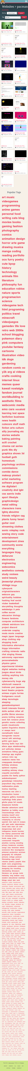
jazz (19, 896)
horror (18, 160)
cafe (14, 892)
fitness (18, 654)
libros (12, 714)
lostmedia (15, 1008)
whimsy (14, 770)
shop (4, 639)
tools (21, 873)
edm (5, 940)
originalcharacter (14, 1011)
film (15, 276)
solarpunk (4, 1018)
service (4, 955)
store (21, 892)
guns (14, 998)
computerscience (7, 916)
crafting (6, 651)
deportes (5, 817)
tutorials (12, 988)
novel (22, 890)
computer (6, 621)
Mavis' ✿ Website (5, 69)
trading (21, 920)
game (24, 147)
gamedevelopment (11, 705)
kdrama (4, 938)
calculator (9, 1016)
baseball (17, 910)
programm (10, 1035)
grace (11, 173)
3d (23, 453)
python (22, 775)
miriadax (22, 1036)
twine (15, 896)
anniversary (19, 44)
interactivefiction (15, 1035)
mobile (7, 985)
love (22, 326)
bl (18, 822)
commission (13, 1015)
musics (16, 1010)
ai (14, 372)
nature (6, 293)
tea (8, 890)
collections (12, 1033)
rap (15, 757)
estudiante (11, 968)
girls (7, 894)
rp (11, 810)
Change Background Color (21, 120)
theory (14, 991)
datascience (4, 1053)
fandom (7, 392)
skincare (16, 926)
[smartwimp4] (21, 76)
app (12, 754)
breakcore (12, 845)
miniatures (15, 1048)
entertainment (10, 537)
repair (3, 1038)
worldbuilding (11, 397)
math (22, 424)
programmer (5, 914)
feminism (15, 847)
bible (6, 951)
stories (6, 435)
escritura (18, 998)
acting (18, 888)
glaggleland (12, 185)
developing (9, 1046)
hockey (8, 943)
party (17, 1023)
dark (14, 829)
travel (16, 313)
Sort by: (4, 13)
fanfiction (7, 416)
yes (22, 931)
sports (15, 293)
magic (5, 636)
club (13, 1049)
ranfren (3, 1054)
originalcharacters (11, 591)
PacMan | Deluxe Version (7, 81)
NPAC (2, 94)
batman (3, 996)
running (12, 843)
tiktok (14, 931)
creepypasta (7, 762)
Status (8, 1068)
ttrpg (17, 552)
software (7, 482)
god (23, 886)
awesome (5, 882)
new (15, 1021)
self (15, 1049)
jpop (14, 888)
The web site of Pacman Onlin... (7, 56)
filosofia (18, 1015)
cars (11, 409)
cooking (16, 376)
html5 (10, 57)
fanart (20, 519)
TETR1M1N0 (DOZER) (7, 171)
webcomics (8, 566)
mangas (19, 940)
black (19, 1026)
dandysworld (4, 998)
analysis (17, 951)
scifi (4, 442)
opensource (18, 933)
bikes (7, 1006)
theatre (11, 690)
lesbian (17, 875)
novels (19, 802)
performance (13, 996)
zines (21, 541)
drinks (11, 1053)
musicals (20, 797)
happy (23, 1048)
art (6, 70)
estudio (12, 995)
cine (18, 817)
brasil (21, 57)
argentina (9, 1049)
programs (4, 1000)
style (15, 822)
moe (24, 1008)
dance (14, 471)
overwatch (4, 1029)
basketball (14, 603)
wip (23, 681)
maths (10, 882)
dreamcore (6, 805)
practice (8, 1001)
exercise (7, 1029)
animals (7, 276)
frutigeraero (8, 696)
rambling (20, 1029)
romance (15, 719)
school (6, 334)
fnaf (12, 600)
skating (4, 902)
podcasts (10, 941)
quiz (14, 1006)
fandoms (14, 618)
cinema (6, 446)
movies (6, 222)
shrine (16, 836)
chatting (8, 933)
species (17, 1006)
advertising (20, 1031)
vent (18, 880)
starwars (10, 896)
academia (22, 950)
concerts (10, 983)
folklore (8, 988)
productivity (4, 1046)
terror (3, 956)
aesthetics (8, 570)
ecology (4, 910)
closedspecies (21, 980)
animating (12, 1020)
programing (16, 309)
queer (16, 384)
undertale (6, 630)
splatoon (5, 767)
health (12, 420)
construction (13, 908)
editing (13, 504)
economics (13, 938)
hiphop (8, 833)
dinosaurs (15, 871)
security (17, 819)
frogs (21, 966)
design (20, 239)
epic (7, 930)
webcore (6, 594)
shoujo (3, 1010)
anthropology (5, 960)
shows (17, 453)
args (22, 888)
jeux (17, 1038)
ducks (8, 31)
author (14, 940)
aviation (16, 968)
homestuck (8, 460)
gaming (4, 173)
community (8, 545)
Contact (19, 1068)
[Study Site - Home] (21, 89)
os (9, 1006)
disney (7, 1013)
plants (5, 519)
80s (7, 892)
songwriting (22, 1018)
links (14, 799)
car (11, 873)
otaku (19, 963)
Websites (8, 6)
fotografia (16, 840)
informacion (11, 1010)
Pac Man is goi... (5, 107)
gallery (13, 797)
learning (6, 413)
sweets (3, 1013)
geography (6, 854)
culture (20, 427)
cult (23, 1039)
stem (7, 1026)
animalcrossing (4, 1035)
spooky (20, 1035)
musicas (4, 986)
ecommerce (17, 886)
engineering (9, 563)
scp (5, 1021)
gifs (3, 824)
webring (19, 1048)
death (4, 864)
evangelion (15, 1026)
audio (12, 824)
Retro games (4, 120)
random (7, 368)
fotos (5, 1028)
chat (4, 654)
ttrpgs (5, 648)
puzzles (5, 775)
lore (22, 624)
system (5, 727)
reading (7, 255)
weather (17, 928)
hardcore (16, 946)
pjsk (7, 824)
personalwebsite (10, 660)
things (4, 880)
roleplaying (6, 819)
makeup (6, 475)
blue (23, 861)
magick (9, 1039)
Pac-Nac (17, 171)
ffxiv (12, 850)
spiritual (20, 1039)
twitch (22, 847)
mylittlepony (19, 993)
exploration (8, 1033)
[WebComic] (7, 140)
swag (9, 838)
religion (15, 515)
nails (18, 966)
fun (10, 31)
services (13, 912)
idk (4, 359)
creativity (7, 490)
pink (5, 343)
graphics (7, 453)
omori (10, 880)
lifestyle (13, 497)
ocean (21, 810)
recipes (22, 822)
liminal (11, 980)
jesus (10, 892)
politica (9, 1051)
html (13, 57)
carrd (21, 807)
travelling (17, 868)
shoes (3, 950)
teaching (12, 789)
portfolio (18, 255)
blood (24, 1021)
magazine (4, 970)
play (9, 995)
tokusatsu (7, 1054)
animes (5, 693)
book (14, 642)
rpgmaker (4, 991)
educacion (7, 615)
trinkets (4, 922)
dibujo (3, 1005)
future (23, 1023)
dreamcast (22, 70)
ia (9, 1011)
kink (15, 1038)
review (22, 998)
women (18, 965)
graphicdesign (10, 501)
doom (12, 914)
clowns (12, 894)
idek (16, 69)
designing (5, 868)
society (23, 983)
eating (12, 953)
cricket (10, 951)
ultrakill (3, 1006)
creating (15, 980)
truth (14, 993)
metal (5, 504)
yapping (11, 960)
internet (7, 380)
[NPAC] (7, 89)
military (7, 1020)
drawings (6, 754)
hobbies (17, 597)
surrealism (22, 928)
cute (5, 264)
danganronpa (7, 829)
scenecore (6, 850)
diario (13, 1043)
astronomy (7, 657)
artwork (15, 941)
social (18, 600)
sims (8, 1018)
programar (5, 924)
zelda (3, 1028)
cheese (20, 1038)
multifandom (21, 1033)
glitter (20, 1005)
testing (21, 669)
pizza (10, 802)
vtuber (5, 603)
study (5, 574)
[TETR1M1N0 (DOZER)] (7, 166)
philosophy (9, 284)
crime (3, 1021)
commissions (9, 468)
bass (3, 1031)
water (7, 975)
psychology (8, 464)
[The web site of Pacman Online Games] (7, 51)
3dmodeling (6, 871)
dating (24, 1035)
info (22, 675)
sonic (5, 530)
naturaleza (15, 1046)
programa (9, 961)
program (18, 482)
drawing (7, 247)
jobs (11, 1048)
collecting (20, 722)
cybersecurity (8, 681)
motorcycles (17, 1043)
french (18, 991)
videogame (9, 305)
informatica (7, 645)
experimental (8, 666)
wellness (14, 961)
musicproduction (10, 986)
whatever (18, 904)
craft (20, 826)
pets (18, 609)
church (20, 1016)
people (12, 933)
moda (4, 633)
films (18, 401)
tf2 (12, 854)
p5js (7, 160)
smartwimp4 (18, 81)
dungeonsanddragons (16, 1036)
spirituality (7, 597)
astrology (17, 738)
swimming (4, 931)
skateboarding (19, 746)
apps (10, 746)
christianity (9, 836)
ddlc (6, 1049)
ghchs (4, 802)
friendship (8, 955)
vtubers (4, 900)
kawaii (6, 388)
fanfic (12, 743)
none (9, 864)
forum (3, 928)
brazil (23, 956)
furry (11, 259)
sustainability (5, 968)
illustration (9, 355)
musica (18, 247)
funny (13, 519)
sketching (22, 935)
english (18, 754)
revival (21, 1020)
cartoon (5, 757)
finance (21, 708)
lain (21, 743)
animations (6, 751)
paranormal (16, 833)
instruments (6, 1031)
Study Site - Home (19, 94)
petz (12, 971)
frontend (3, 1044)
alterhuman (19, 973)
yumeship (10, 902)
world (18, 938)
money (5, 678)
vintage (6, 585)
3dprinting (18, 924)
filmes (4, 866)
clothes (18, 526)
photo (21, 719)
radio (22, 651)
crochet (12, 442)
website (15, 435)
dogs (10, 359)
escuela (4, 912)
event (8, 922)
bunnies (21, 831)
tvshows (6, 687)
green (3, 930)
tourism (20, 953)
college (16, 900)
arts (12, 427)
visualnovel (4, 941)
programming (11, 205)
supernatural (21, 912)
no (12, 819)
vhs (15, 943)
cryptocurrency (10, 1021)
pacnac (21, 173)
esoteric (13, 990)
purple (22, 941)
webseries (19, 960)
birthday (5, 765)
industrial (17, 1020)
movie (11, 633)
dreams (22, 727)
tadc (18, 1039)
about (12, 672)
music (4, 70)
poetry (19, 259)
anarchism (5, 886)
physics (5, 663)
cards (21, 986)
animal (21, 1006)
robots (19, 783)
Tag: (3, 17)
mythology (6, 799)
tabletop (23, 933)
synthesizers (19, 1021)
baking (6, 438)
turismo (14, 966)
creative (19, 633)
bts (11, 868)
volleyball (17, 854)
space (21, 413)
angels (3, 943)
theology (9, 970)
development (9, 541)
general (10, 966)
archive (20, 464)
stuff (15, 424)
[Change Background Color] (21, 115)
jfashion (5, 810)
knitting (12, 717)
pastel (20, 900)
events (12, 722)
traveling (13, 817)
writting (9, 946)
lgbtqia (8, 928)
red (19, 1041)
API (23, 1066)
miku (12, 924)
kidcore (14, 956)
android (4, 890)
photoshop (15, 1054)
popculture (6, 783)
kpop (12, 264)
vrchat (20, 1023)
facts (17, 31)
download (20, 1053)
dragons (5, 797)
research (17, 684)
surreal (14, 970)
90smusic (22, 121)
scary (3, 958)
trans (18, 508)
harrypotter (22, 975)
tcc (2, 940)
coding (16, 251)
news (5, 420)
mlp (18, 639)
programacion (11, 297)
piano (19, 799)
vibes (19, 1010)
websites (13, 669)
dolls (4, 711)
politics (7, 313)
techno (23, 930)
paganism (12, 1025)
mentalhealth (7, 733)
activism (22, 852)
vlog (11, 875)
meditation (23, 1015)
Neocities (5, 1063)
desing (16, 1029)
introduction (7, 794)
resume (16, 735)
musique (3, 1020)
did (2, 971)
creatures (3, 1036)
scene (19, 545)
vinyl (3, 1015)
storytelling (7, 606)
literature (8, 280)
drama (3, 933)
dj (22, 904)
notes (23, 988)
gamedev (8, 326)
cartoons (8, 351)
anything (14, 675)
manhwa (21, 878)
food (18, 214)
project (5, 627)
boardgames (19, 850)
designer (10, 1044)
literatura (5, 873)
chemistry (9, 888)
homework (20, 971)
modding (6, 770)
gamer (20, 918)
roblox (20, 288)
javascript (7, 581)
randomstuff (7, 1025)
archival (14, 1053)
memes (7, 384)
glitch (23, 981)
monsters (17, 935)
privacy (5, 845)
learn (3, 951)
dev (14, 880)
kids (20, 996)
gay (13, 594)
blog (21, 218)
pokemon (8, 338)
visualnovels (13, 725)
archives (4, 990)
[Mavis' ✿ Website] (7, 64)
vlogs (17, 990)
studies (7, 1044)
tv (22, 397)
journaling (13, 431)
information (14, 648)
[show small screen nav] (26, 1)
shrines (3, 988)
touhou (5, 789)
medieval (22, 951)
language (19, 636)
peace (6, 1051)
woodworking (21, 1049)
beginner (14, 1044)
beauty (13, 577)
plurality (7, 904)
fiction (5, 427)
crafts (6, 376)
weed (23, 924)
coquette (5, 773)
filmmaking (6, 859)
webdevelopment (9, 778)
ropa (3, 935)
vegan (23, 1029)
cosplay (16, 630)
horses (16, 902)
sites (5, 971)
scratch (18, 890)
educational (13, 878)
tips (12, 1046)
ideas (15, 936)
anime (6, 209)
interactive (17, 781)
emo (5, 409)
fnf (14, 802)
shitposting (22, 970)
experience (25, 134)
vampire (12, 1000)
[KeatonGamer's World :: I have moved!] (7, 38)
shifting (3, 1043)
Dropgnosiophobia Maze (21, 158)
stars (13, 826)
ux (6, 995)
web (12, 330)
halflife (3, 1051)
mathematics (7, 786)
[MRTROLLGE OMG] (21, 128)
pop (22, 896)
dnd (16, 490)
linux (16, 380)
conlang (8, 996)
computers (16, 343)
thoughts (18, 606)
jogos (15, 741)
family (15, 775)
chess (20, 770)
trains (9, 900)
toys (17, 743)
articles (16, 1000)
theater (11, 886)
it (14, 609)
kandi (12, 928)
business (19, 416)
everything (8, 548)
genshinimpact (5, 980)
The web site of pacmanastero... (7, 158)
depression (8, 976)
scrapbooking (5, 965)
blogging (18, 334)
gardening (9, 363)
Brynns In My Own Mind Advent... (7, 30)
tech (20, 305)
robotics (5, 861)
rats (22, 963)
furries (20, 693)
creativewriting (21, 1013)
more (22, 1026)
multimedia (16, 916)
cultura (12, 935)
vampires (20, 717)
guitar (5, 523)
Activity (5, 10)
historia (4, 884)
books (16, 222)
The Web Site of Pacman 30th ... (21, 43)
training (14, 1018)
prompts (12, 1051)
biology (16, 615)
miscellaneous (4, 1048)
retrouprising (23, 83)
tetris (21, 160)
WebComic (4, 146)
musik (22, 1041)
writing (6, 218)
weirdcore (15, 624)
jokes (16, 1051)
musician (19, 1046)
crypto (13, 693)
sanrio (10, 493)
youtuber (16, 1016)
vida (3, 948)
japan (11, 636)
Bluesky (22, 1063)
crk (24, 1000)
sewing (6, 534)
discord (13, 627)
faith (24, 1043)
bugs (18, 681)
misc (3, 892)
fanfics (19, 988)
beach (14, 1028)
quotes (3, 981)
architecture (18, 621)
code (21, 534)
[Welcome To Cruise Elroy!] (7, 128)
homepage (12, 948)
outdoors (21, 866)
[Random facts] (21, 25)
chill (19, 945)
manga (6, 251)
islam (16, 1031)
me (3, 486)
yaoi (13, 687)
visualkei (3, 1033)
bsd (19, 941)
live (16, 995)
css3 (12, 1039)
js (12, 946)
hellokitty (5, 875)
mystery (13, 767)
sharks (21, 884)
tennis (15, 963)
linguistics (13, 727)
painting (15, 438)
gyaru (21, 751)
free (18, 759)
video (20, 355)
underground (9, 1008)
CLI (15, 1066)
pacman (4, 31)
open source (11, 1063)
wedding (8, 953)
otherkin (21, 946)
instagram (4, 1016)
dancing (5, 743)
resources (6, 791)
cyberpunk (7, 588)
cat (13, 446)
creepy (20, 908)
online (17, 812)
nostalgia (10, 44)
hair (15, 960)
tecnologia (13, 699)
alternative (19, 645)
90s (11, 449)
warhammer (7, 1041)
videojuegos (10, 322)
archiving (19, 1051)
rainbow (10, 1036)
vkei (10, 822)
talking (19, 981)
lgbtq (5, 512)
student (5, 878)
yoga (3, 906)
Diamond (17, 107)
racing (16, 953)
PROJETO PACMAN (20, 56)
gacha (9, 973)
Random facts (18, 30)
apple (14, 1013)
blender (5, 807)
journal (17, 392)
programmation (11, 1005)
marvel (5, 738)
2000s (19, 330)
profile (5, 714)
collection (21, 902)
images (13, 904)
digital (5, 669)
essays (7, 730)
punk (5, 449)
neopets (17, 1041)
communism (6, 840)
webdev (12, 890)
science (7, 301)
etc (22, 431)
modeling (22, 938)
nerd (20, 922)
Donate (11, 1066)
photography (10, 230)
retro (5, 330)
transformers (17, 882)
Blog (19, 1066)
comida (6, 471)
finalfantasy (13, 1041)
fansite (14, 831)
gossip (14, 1031)
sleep (4, 699)
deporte (4, 896)
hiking (15, 751)
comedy (19, 570)
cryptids (15, 983)
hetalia (3, 975)
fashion (18, 226)
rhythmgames (7, 1015)
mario (3, 894)
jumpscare (9, 83)
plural (21, 948)
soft (16, 988)
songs (4, 847)
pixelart (16, 475)
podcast (18, 857)
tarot (13, 730)
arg (10, 372)
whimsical (17, 1025)
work (4, 719)
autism (11, 711)
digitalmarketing (5, 963)
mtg (18, 996)
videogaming (16, 958)
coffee (5, 612)
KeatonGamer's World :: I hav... (7, 43)
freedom (19, 943)
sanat (21, 1001)
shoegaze (21, 1000)
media (20, 405)
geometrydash (4, 1039)
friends (6, 515)
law (3, 833)
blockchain (8, 1003)
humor (16, 794)
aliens (4, 746)
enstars (19, 961)
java (12, 936)
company (12, 1001)
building (20, 978)
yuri (3, 749)
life (17, 326)
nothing (6, 675)
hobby (15, 810)
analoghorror (21, 976)
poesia (8, 971)
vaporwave (18, 657)
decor (23, 1003)
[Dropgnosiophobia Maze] (21, 153)
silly (4, 431)
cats (15, 218)
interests (12, 708)
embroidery (12, 1029)
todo (13, 1016)
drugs (24, 978)
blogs (14, 585)
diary (18, 338)
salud (19, 930)
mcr (3, 904)
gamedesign (7, 781)
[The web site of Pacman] (21, 140)
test (17, 134)
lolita (17, 892)
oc (23, 368)
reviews (13, 574)
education (8, 288)
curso (15, 971)
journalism (14, 773)
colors (23, 943)
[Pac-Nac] (21, 166)
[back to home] (2, 2)
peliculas (10, 749)
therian (4, 926)
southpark (10, 926)
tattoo (3, 978)
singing (10, 654)
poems (5, 717)
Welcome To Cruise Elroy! (7, 133)
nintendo (14, 651)
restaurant (10, 945)
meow (4, 826)
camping (15, 1003)
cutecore (7, 424)
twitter (10, 1031)
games (18, 96)
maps (8, 938)
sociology (7, 935)
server (3, 995)
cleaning (7, 948)
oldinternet (20, 1008)
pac (4, 57)
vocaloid (20, 409)
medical (19, 931)
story (14, 534)
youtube (7, 347)
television (20, 714)
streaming (8, 526)
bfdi (22, 833)
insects (12, 920)
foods (4, 838)
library (11, 963)
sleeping (6, 702)
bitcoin (10, 930)
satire (11, 1018)
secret (11, 1054)
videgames (19, 1044)
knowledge (21, 955)
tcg (8, 1048)
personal (8, 214)
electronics (8, 559)
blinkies (19, 666)
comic (17, 368)
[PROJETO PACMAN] (21, 51)
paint (17, 1053)
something (11, 1038)
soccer (12, 612)
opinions (3, 1049)
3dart (10, 985)
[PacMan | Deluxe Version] (7, 76)
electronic (10, 884)
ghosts (19, 983)
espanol (16, 1033)
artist (5, 479)
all (22, 711)
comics (7, 234)
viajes (14, 1023)
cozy (22, 875)
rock (22, 530)
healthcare (4, 946)
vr (3, 730)
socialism (10, 931)
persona (4, 918)
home (22, 836)
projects (19, 690)
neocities (4, 1008)
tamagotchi (7, 1038)
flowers (5, 618)
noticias (10, 1013)
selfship (10, 993)
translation (17, 914)
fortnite (8, 173)
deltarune (7, 555)
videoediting (5, 920)
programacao (8, 956)
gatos (13, 663)
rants (20, 968)
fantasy (18, 347)
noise (14, 838)
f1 (24, 888)
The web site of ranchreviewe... (7, 184)
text (11, 958)
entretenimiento (8, 1043)
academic (19, 985)
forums (24, 31)
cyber (12, 910)
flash (9, 918)
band (4, 690)
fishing (15, 945)
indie (18, 493)
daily (12, 1006)
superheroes (5, 993)
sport (5, 497)
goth (14, 457)
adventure (13, 807)
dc (9, 924)
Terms (13, 1068)
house (17, 1028)
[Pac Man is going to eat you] (7, 102)
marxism (22, 1025)
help (8, 910)
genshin (5, 722)
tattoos (16, 930)
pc (12, 900)
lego (16, 920)
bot (11, 1003)
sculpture (14, 950)
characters (8, 508)
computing (22, 898)
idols (3, 1025)
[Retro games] (7, 115)
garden (17, 975)
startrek (3, 1003)
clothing (12, 639)
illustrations (20, 995)
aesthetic (8, 401)
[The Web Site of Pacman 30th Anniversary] (21, 38)
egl (13, 951)
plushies (5, 843)
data (9, 826)
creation (7, 958)
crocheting (11, 975)
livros (3, 888)
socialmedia (12, 866)
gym (10, 741)
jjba (7, 981)
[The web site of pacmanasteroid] (7, 153)
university (15, 978)
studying (5, 815)
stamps (18, 749)
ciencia (15, 1039)
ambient (4, 961)
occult (17, 696)
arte (14, 243)
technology (9, 272)
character (9, 991)
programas (4, 945)
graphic (18, 861)
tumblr (22, 916)
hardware (22, 926)
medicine (6, 759)
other (17, 711)
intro (11, 757)
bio (10, 775)
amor (17, 815)
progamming (16, 864)
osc (12, 791)
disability (10, 1026)
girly (9, 898)
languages (8, 552)
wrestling (19, 843)
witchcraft (7, 684)
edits (8, 1053)
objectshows (20, 824)
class (3, 1023)
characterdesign (8, 812)
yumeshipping (21, 1011)
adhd (18, 1018)
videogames (5, 44)
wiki (10, 738)
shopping (6, 642)
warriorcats (14, 922)
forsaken (3, 1001)
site (11, 678)
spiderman (10, 998)
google (3, 1026)
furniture (15, 981)
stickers (16, 884)
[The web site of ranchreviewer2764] (7, 179)
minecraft (8, 318)
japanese (20, 687)
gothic (4, 741)
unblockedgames (8, 1023)
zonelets (20, 845)
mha (8, 1028)
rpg (23, 515)
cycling (10, 981)
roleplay (14, 530)
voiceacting (4, 983)
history (6, 268)
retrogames (4, 966)
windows (14, 765)
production (14, 852)
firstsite (24, 57)
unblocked (17, 906)
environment (18, 894)
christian (19, 956)
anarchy (9, 990)
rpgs (13, 859)
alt (17, 826)
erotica (14, 985)
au (13, 147)
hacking (6, 600)
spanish (5, 822)
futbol (16, 733)
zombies (21, 1043)
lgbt (21, 490)
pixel (19, 829)
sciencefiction (12, 965)
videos (20, 372)
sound (3, 936)
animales (14, 918)
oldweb (5, 624)
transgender (7, 735)
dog (14, 783)
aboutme (14, 512)
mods (3, 976)
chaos (7, 1010)
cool (19, 134)
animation (8, 239)
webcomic (8, 405)
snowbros (11, 121)
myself (12, 815)
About (5, 1066)
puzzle (4, 725)
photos (18, 581)
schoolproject (9, 978)
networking (4, 973)
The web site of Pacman (21, 146)
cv (16, 976)
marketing (15, 479)
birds (18, 672)
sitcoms (26, 121)
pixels (16, 786)
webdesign (7, 609)
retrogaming (5, 908)
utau (9, 847)
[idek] (21, 64)
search (3, 953)
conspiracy (14, 955)
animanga (9, 940)
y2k (4, 372)
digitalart (11, 486)
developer (17, 762)
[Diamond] (21, 102)
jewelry (12, 861)
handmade (17, 1001)
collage (12, 857)
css (4, 493)
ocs (4, 259)
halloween (8, 950)
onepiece (17, 986)
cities (17, 1049)
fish (8, 719)
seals (20, 990)
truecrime (8, 936)
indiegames (6, 831)
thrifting (17, 948)
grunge (15, 873)
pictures (5, 857)
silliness (3, 1041)
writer (3, 985)
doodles (19, 1003)
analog (19, 936)
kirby (18, 950)
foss (23, 985)
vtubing (11, 1028)
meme (13, 759)
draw (3, 898)
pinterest (5, 852)
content (8, 1000)
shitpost (17, 1005)
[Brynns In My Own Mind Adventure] (7, 25)
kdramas (13, 976)
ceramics (14, 973)
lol (3, 836)
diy (15, 449)
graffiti (18, 970)
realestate (15, 898)
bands (12, 943)
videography (9, 906)
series (19, 446)
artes (9, 912)
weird (5, 577)
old (7, 898)
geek (6, 1005)
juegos (5, 672)
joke (7, 1036)
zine (17, 791)
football (6, 457)
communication (5, 1011)
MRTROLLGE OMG (20, 133)
